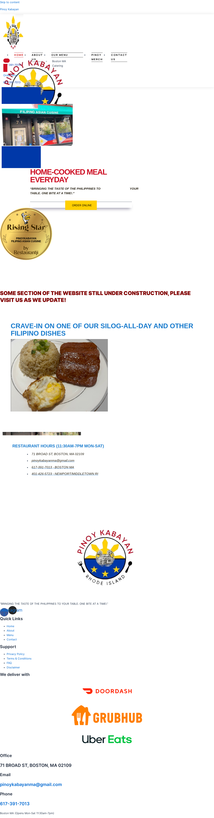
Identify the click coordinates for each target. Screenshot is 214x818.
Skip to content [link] (10, 2)
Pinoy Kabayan (9, 9)
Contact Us (119, 57)
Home (18, 55)
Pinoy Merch (97, 57)
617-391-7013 (15, 803)
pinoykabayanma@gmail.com (31, 784)
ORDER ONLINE (82, 205)
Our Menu (59, 55)
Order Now (10, 75)
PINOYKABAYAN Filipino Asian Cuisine (26, 240)
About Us (37, 57)
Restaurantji (26, 223)
